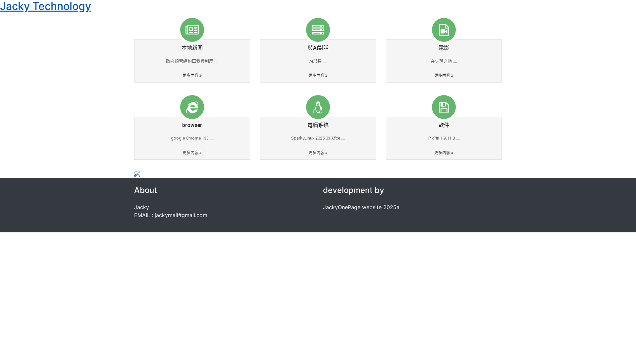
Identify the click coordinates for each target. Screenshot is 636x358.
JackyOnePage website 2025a (361, 207)
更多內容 (191, 75)
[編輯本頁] (137, 173)
